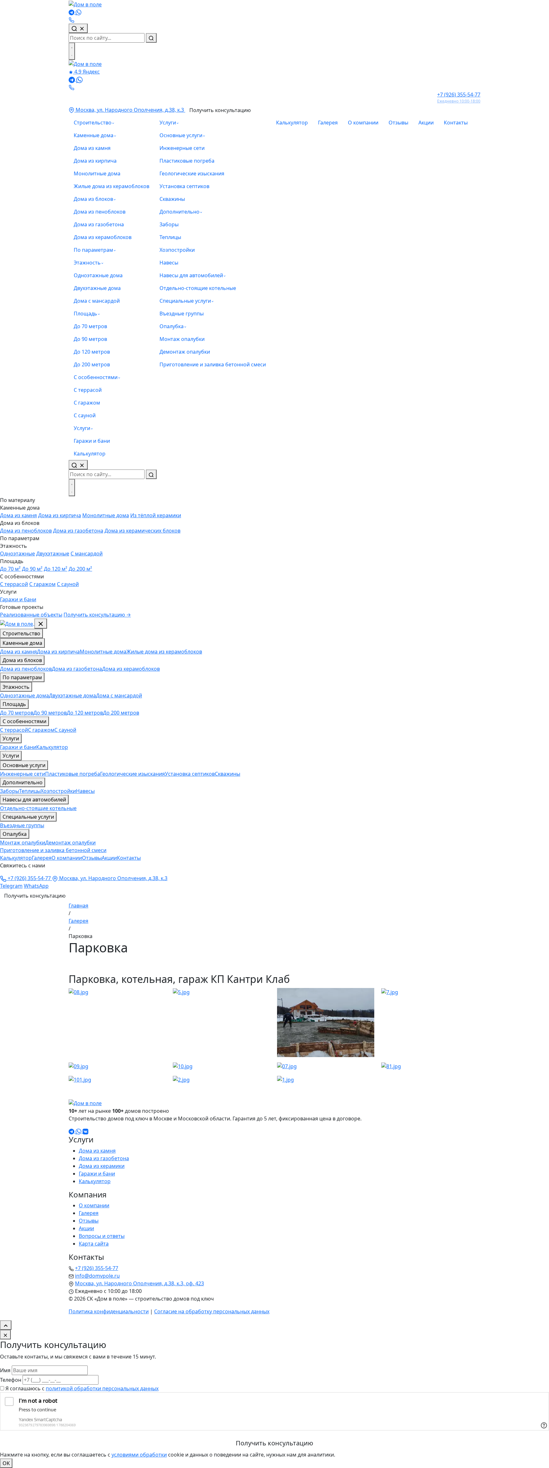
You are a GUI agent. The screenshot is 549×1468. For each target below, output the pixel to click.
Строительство (93, 122)
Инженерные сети (182, 148)
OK (6, 1463)
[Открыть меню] (72, 51)
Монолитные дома (97, 173)
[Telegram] (72, 12)
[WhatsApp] (78, 12)
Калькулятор (89, 453)
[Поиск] (78, 28)
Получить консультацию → (97, 614)
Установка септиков (184, 186)
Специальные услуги (185, 300)
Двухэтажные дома (97, 288)
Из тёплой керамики (155, 515)
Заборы (169, 224)
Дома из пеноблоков (99, 211)
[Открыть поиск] (78, 464)
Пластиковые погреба (186, 160)
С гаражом (87, 402)
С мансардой (87, 553)
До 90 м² (32, 568)
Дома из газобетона (99, 224)
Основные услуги (180, 135)
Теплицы (170, 237)
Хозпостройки (177, 249)
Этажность (87, 262)
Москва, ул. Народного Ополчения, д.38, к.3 (129, 109)
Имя (5, 1370)
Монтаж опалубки (182, 338)
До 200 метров (92, 364)
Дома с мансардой (97, 300)
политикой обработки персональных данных (102, 1388)
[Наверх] (5, 1325)
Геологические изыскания (191, 173)
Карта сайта (94, 1243)
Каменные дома (93, 135)
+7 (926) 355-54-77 (29, 878)
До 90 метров (90, 338)
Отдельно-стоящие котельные (197, 288)
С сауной (85, 415)
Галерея (328, 122)
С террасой (88, 389)
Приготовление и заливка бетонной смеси (212, 364)
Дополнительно (179, 211)
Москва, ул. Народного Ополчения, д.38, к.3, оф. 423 (139, 1283)
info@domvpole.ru (97, 1275)
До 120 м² (55, 568)
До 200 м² (80, 568)
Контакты (456, 122)
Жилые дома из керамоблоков (111, 186)
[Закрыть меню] (40, 623)
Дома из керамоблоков (103, 237)
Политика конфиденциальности (109, 1311)
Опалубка (171, 326)
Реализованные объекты (31, 614)
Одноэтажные (17, 553)
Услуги (82, 428)
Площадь (85, 313)
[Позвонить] (71, 19)
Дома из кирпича (95, 160)
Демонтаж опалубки (184, 351)
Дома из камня (92, 148)
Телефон (10, 1379)
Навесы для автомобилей (191, 275)
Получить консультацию (220, 110)
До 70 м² (10, 568)
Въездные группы (181, 313)
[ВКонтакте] (85, 1131)
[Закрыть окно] (5, 1334)
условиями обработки (139, 1454)
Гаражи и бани (92, 440)
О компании (363, 122)
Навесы (168, 262)
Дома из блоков (93, 198)
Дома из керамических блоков (142, 530)
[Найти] (151, 38)
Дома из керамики (102, 1165)
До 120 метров (92, 351)
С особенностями (96, 377)
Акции (426, 122)
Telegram (11, 885)
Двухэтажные (52, 553)
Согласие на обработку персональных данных (211, 1311)
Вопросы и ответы (102, 1235)
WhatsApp (36, 885)
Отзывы (398, 122)
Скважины (172, 198)
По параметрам (93, 249)
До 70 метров (90, 326)
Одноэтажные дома (98, 275)
